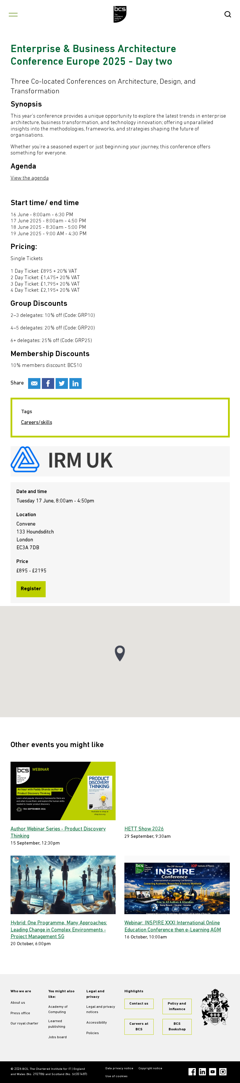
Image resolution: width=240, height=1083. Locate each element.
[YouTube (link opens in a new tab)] (212, 1071)
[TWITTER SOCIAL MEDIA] (62, 383)
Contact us (138, 1003)
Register (31, 589)
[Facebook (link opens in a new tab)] (192, 1071)
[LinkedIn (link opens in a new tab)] (202, 1071)
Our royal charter (24, 1023)
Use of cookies (116, 1076)
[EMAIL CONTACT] (34, 383)
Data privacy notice (119, 1068)
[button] (119, 653)
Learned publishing (56, 1024)
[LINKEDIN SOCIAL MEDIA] (75, 383)
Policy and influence (177, 1006)
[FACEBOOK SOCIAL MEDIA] (48, 383)
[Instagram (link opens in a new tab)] (223, 1071)
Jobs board (57, 1037)
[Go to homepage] (120, 14)
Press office (20, 1013)
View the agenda (30, 178)
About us (18, 1003)
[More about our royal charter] (215, 1007)
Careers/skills (36, 422)
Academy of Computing (58, 1009)
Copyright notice (150, 1068)
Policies (92, 1033)
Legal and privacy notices (100, 1009)
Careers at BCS (138, 1026)
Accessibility (96, 1022)
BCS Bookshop (177, 1026)
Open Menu (13, 14)
